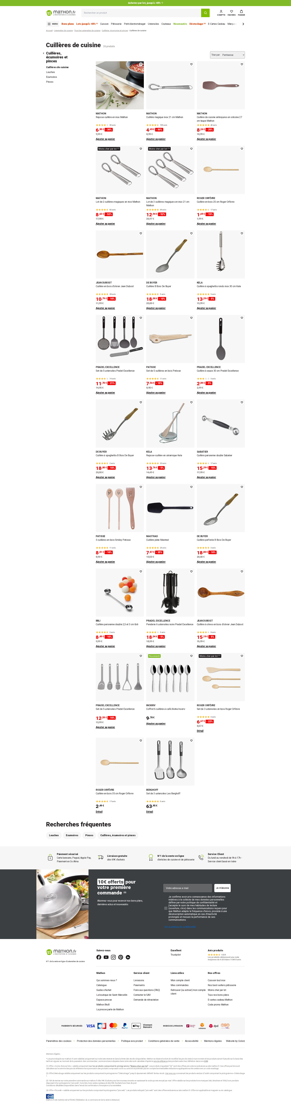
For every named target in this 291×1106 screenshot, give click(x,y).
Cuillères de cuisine (57, 67)
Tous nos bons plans (218, 994)
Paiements (139, 985)
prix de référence (77, 1068)
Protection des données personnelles (96, 1041)
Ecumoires (51, 77)
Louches (50, 72)
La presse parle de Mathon (110, 1009)
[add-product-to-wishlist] (141, 64)
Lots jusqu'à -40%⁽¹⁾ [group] (87, 23)
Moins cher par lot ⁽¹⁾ (109, 148)
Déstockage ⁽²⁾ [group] (197, 23)
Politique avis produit (132, 1041)
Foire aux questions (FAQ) (147, 990)
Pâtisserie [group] (116, 23)
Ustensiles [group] (153, 23)
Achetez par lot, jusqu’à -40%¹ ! (145, 3)
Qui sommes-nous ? (106, 980)
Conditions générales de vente (163, 1041)
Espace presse (104, 999)
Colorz (241, 1041)
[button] (241, 13)
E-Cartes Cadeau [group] (216, 23)
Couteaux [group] (166, 23)
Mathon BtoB (103, 1004)
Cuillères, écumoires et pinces (115, 30)
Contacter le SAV (142, 994)
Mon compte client (180, 980)
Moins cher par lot (217, 990)
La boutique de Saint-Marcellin (111, 994)
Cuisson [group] (104, 23)
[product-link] (120, 101)
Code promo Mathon (218, 1004)
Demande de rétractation (146, 999)
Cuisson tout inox (216, 980)
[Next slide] (238, 24)
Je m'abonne (222, 888)
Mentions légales (213, 1041)
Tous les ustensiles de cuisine (87, 30)
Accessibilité (191, 1041)
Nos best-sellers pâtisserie (222, 985)
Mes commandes (180, 985)
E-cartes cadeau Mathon (220, 999)
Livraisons (139, 980)
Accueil (49, 30)
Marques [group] (232, 23)
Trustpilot (176, 954)
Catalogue (101, 985)
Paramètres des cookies (58, 1041)
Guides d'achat (103, 990)
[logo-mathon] (61, 13)
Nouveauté (154, 656)
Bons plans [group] (68, 23)
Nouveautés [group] (180, 23)
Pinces (49, 81)
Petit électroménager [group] (135, 23)
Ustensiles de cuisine (63, 30)
